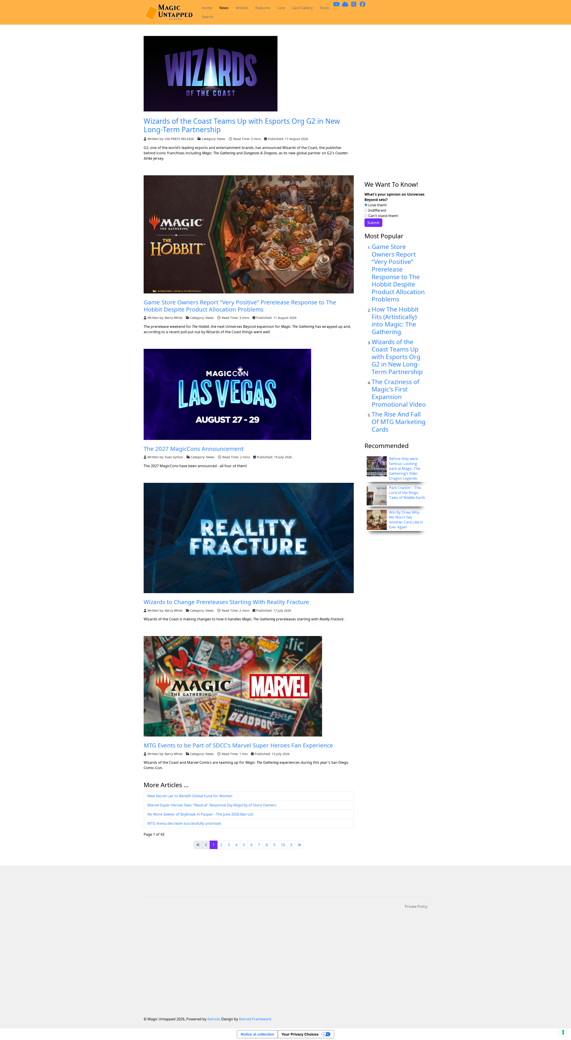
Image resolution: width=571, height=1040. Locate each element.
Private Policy (416, 906)
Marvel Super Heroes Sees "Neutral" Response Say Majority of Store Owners (211, 805)
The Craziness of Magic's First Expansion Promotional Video (399, 392)
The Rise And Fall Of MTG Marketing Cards (398, 421)
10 (283, 844)
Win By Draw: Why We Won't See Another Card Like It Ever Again (406, 519)
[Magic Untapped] (168, 12)
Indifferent (376, 210)
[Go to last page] (299, 845)
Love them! (377, 205)
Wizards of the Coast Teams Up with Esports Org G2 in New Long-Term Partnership (242, 125)
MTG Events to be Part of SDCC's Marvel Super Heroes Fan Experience (238, 745)
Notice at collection (257, 1034)
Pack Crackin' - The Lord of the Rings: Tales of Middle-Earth (407, 492)
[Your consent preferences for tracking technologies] (563, 1032)
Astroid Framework (255, 1019)
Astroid (213, 1019)
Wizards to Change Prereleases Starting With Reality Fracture (226, 602)
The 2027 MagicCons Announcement (194, 449)
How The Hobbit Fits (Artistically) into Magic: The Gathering (395, 320)
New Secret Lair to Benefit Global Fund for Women (189, 795)
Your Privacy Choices (300, 1034)
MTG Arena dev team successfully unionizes (184, 823)
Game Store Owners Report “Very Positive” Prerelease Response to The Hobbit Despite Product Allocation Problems (240, 305)
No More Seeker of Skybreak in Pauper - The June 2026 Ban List (200, 814)
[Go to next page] (291, 845)
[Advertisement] (395, 108)
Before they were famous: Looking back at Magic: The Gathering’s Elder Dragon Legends (404, 468)
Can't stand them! (382, 215)
